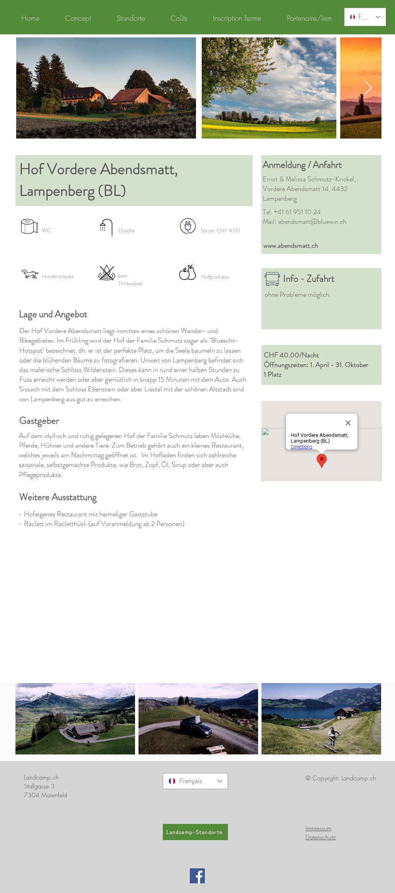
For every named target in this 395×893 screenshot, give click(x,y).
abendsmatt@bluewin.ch (312, 221)
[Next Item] (368, 88)
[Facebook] (197, 875)
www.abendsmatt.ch (290, 245)
